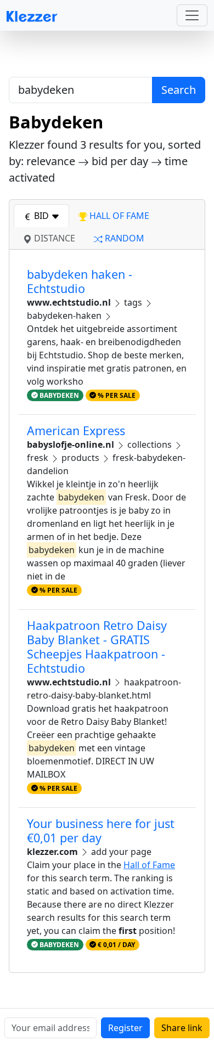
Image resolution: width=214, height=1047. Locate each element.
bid (41, 216)
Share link (181, 1028)
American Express (76, 430)
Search (178, 89)
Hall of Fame (149, 865)
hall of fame (118, 216)
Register (125, 1028)
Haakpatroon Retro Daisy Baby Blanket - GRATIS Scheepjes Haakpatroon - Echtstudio (97, 646)
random (123, 238)
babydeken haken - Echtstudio (79, 281)
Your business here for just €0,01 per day (100, 830)
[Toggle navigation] (192, 15)
